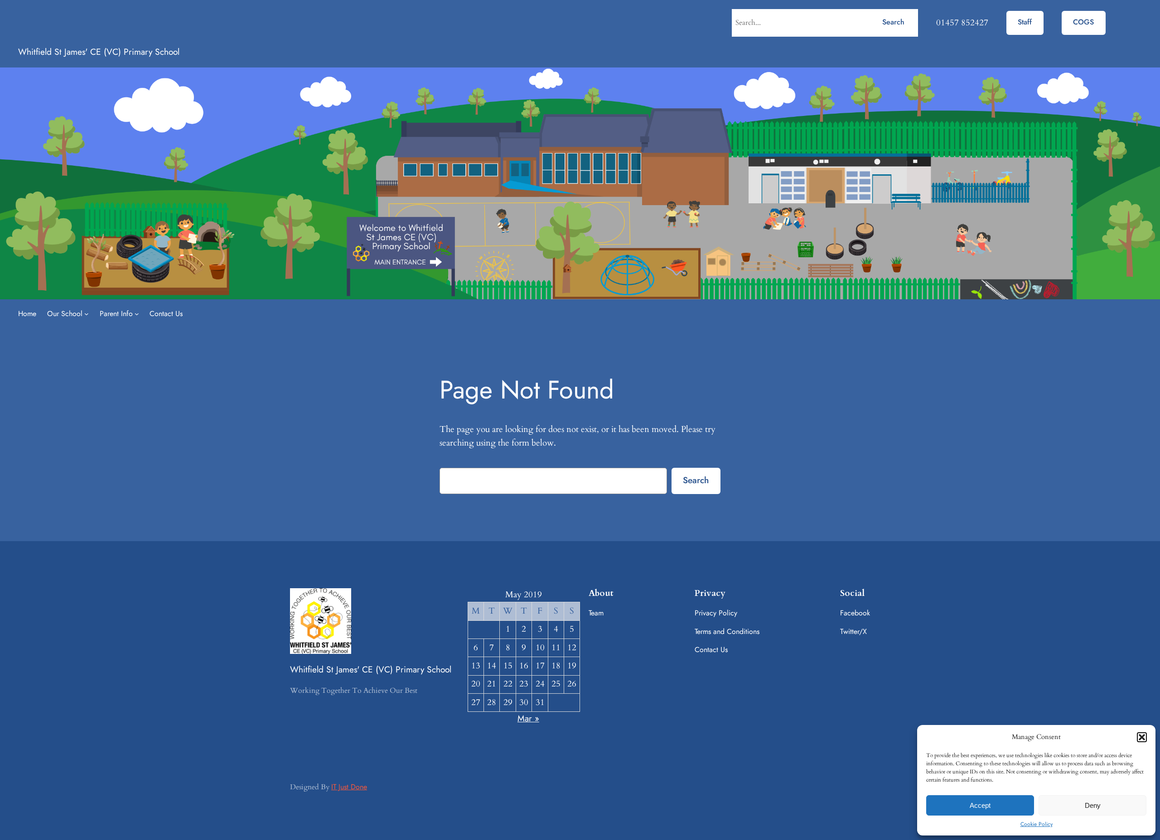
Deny (1093, 805)
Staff (1025, 22)
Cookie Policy (1036, 824)
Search (893, 22)
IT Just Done (349, 787)
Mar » (528, 718)
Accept (980, 805)
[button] (1141, 737)
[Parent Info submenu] (137, 314)
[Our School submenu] (86, 314)
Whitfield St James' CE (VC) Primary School (98, 51)
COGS (1083, 22)
